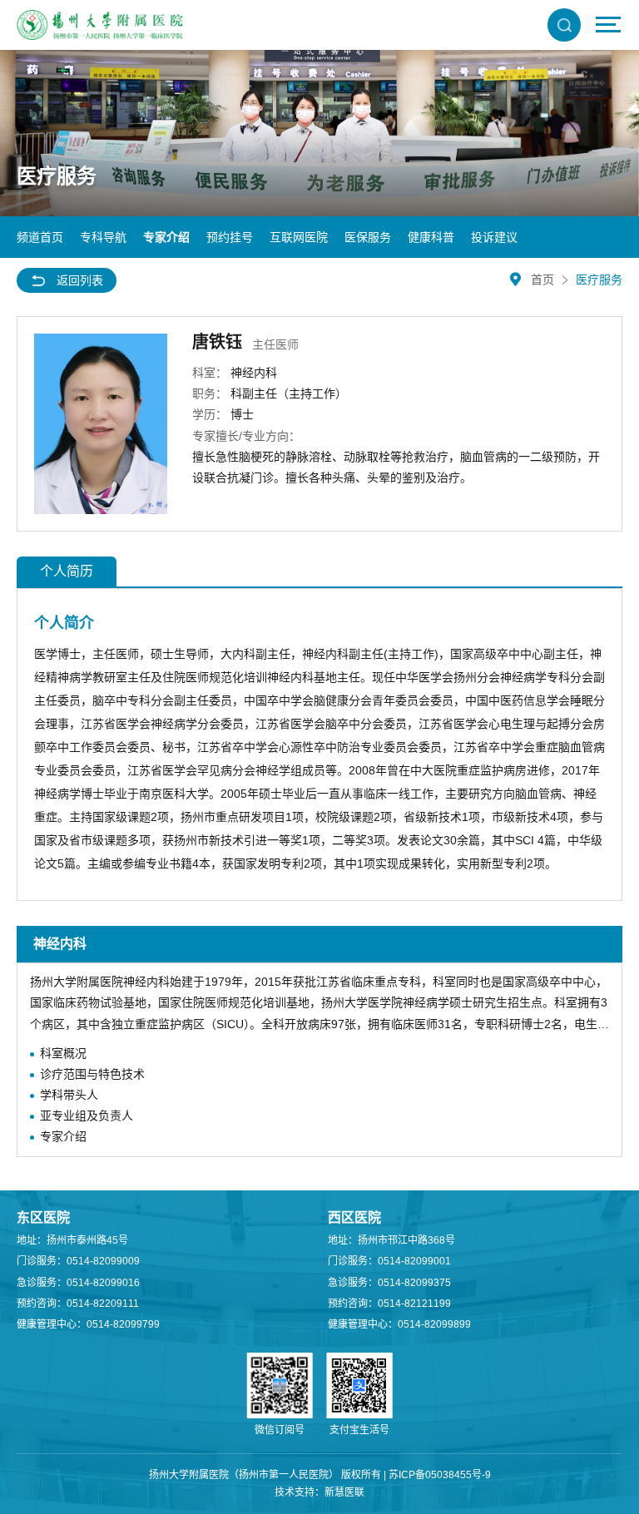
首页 (542, 279)
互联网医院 (299, 237)
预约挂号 (229, 237)
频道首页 (40, 237)
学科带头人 (69, 1094)
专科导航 (103, 237)
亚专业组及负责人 (86, 1115)
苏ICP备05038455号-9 (440, 1475)
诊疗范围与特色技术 (92, 1074)
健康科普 (431, 237)
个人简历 (66, 571)
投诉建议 (494, 237)
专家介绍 (166, 237)
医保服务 (367, 237)
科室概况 (63, 1053)
